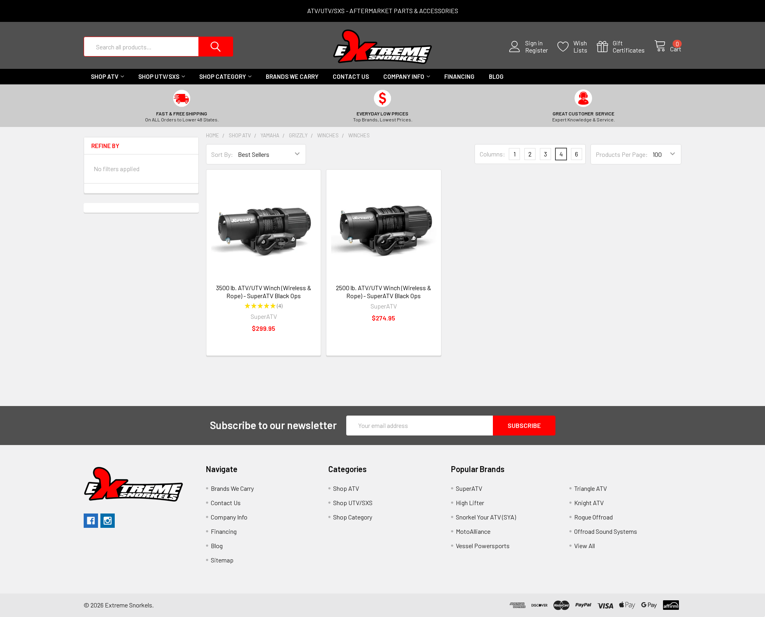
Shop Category (222, 76)
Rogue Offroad (593, 517)
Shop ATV (104, 76)
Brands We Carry (292, 76)
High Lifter (470, 502)
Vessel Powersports (483, 545)
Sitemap (222, 560)
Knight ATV (589, 502)
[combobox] (158, 47)
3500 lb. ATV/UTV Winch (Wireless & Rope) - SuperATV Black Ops (263, 291)
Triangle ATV (590, 488)
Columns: (492, 154)
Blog (496, 76)
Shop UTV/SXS (158, 76)
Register (536, 50)
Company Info (403, 76)
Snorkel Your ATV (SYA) (486, 517)
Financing (459, 76)
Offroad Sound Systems (605, 531)
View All (584, 545)
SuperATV (469, 488)
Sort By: (222, 154)
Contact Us (351, 76)
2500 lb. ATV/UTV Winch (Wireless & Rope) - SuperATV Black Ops (383, 291)
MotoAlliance (473, 531)
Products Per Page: (622, 154)
